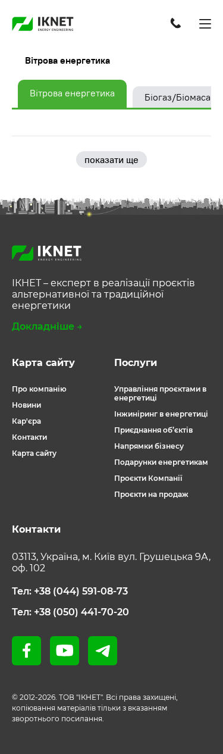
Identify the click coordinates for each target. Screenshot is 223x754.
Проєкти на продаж (151, 494)
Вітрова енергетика (72, 93)
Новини (26, 405)
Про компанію (39, 388)
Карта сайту (34, 453)
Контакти (29, 437)
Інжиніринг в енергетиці (161, 413)
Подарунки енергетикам (161, 462)
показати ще (111, 159)
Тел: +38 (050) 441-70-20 (70, 612)
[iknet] (43, 24)
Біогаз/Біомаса (178, 97)
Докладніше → (47, 326)
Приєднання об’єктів (153, 430)
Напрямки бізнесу (149, 446)
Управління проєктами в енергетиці (160, 393)
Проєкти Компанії (148, 478)
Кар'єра (26, 421)
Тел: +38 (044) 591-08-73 (70, 591)
